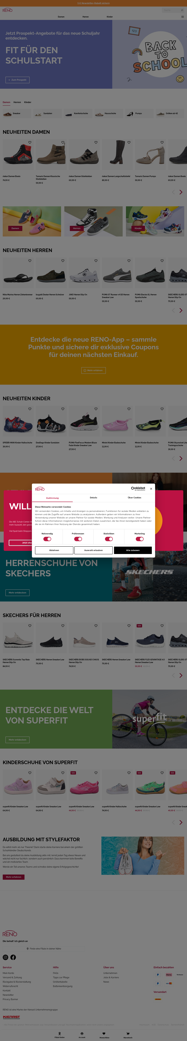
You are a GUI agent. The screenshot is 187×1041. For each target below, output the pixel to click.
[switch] (78, 539)
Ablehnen (54, 550)
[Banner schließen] (151, 489)
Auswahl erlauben (93, 550)
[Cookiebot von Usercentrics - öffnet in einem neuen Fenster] (133, 489)
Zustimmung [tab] (52, 498)
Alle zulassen (132, 550)
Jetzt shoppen (29, 542)
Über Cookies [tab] (134, 497)
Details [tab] (93, 497)
